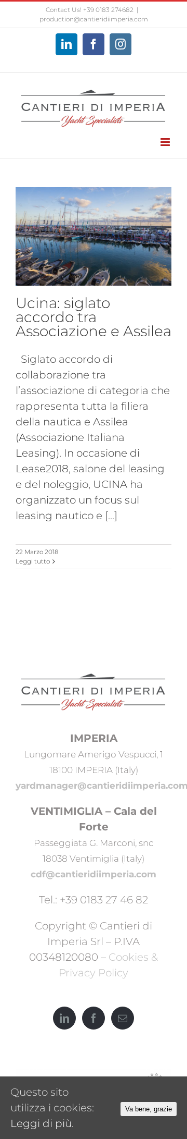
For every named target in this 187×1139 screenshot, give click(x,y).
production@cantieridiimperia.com (93, 19)
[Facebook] (93, 1018)
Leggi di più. (42, 1123)
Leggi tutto (33, 561)
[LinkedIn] (64, 1018)
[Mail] (122, 1018)
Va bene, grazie (148, 1109)
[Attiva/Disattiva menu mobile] (166, 142)
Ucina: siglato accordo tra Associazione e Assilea (93, 317)
